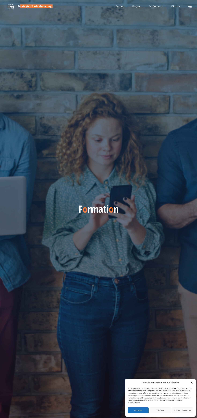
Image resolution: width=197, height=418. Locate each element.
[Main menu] (189, 6)
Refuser (160, 410)
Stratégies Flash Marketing (35, 6)
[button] (191, 382)
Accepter (138, 410)
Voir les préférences (182, 410)
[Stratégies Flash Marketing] (10, 6)
